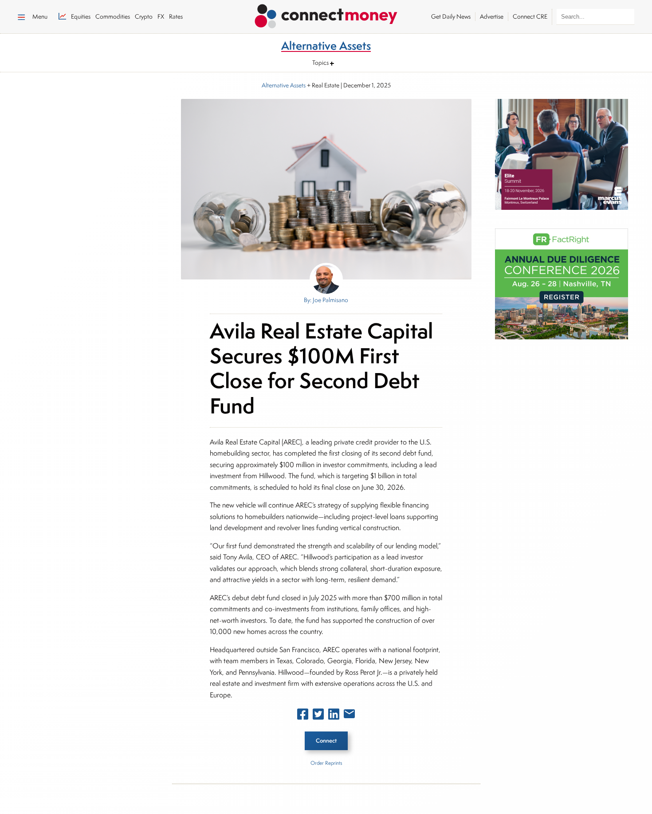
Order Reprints (326, 762)
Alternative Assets (284, 85)
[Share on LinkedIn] (333, 716)
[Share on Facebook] (302, 716)
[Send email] (349, 715)
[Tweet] (318, 716)
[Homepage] (326, 14)
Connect (326, 740)
